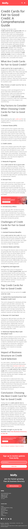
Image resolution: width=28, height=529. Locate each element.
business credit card (18, 366)
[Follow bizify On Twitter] (6, 519)
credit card (18, 119)
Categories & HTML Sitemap (5, 524)
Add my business (14, 486)
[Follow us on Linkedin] (8, 519)
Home (2, 506)
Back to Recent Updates (8, 446)
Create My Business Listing (6, 507)
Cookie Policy (2, 523)
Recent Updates (4, 512)
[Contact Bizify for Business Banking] (14, 200)
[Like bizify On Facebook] (1, 519)
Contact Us (3, 515)
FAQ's (22, 523)
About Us (3, 511)
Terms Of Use (18, 523)
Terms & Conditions (12, 523)
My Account (3, 509)
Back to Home (20, 446)
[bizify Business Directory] (5, 2)
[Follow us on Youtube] (10, 519)
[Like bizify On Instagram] (3, 519)
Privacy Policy (7, 523)
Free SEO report (4, 510)
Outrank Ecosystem (5, 526)
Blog (2, 514)
